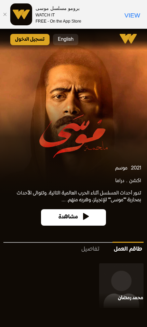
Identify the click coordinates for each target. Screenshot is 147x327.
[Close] (5, 14)
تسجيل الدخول (30, 39)
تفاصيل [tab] (90, 249)
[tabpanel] (73, 287)
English (66, 39)
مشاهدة (68, 217)
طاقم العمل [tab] (128, 249)
